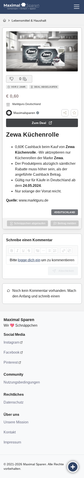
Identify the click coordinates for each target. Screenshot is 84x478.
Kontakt (10, 432)
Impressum (12, 442)
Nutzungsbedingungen (21, 382)
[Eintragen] (72, 466)
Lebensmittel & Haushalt (29, 20)
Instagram (11, 342)
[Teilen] (65, 112)
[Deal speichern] (74, 112)
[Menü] (76, 6)
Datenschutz (14, 402)
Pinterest (11, 362)
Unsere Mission (16, 422)
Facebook (11, 352)
